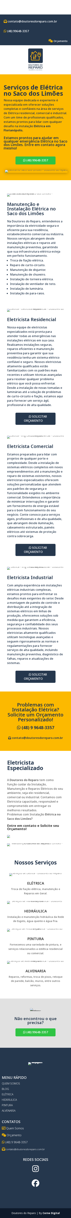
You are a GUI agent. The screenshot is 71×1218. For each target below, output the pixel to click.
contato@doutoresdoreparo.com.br (32, 21)
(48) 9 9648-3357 (37, 727)
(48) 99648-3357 (18, 31)
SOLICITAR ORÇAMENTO (35, 419)
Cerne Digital (51, 1213)
